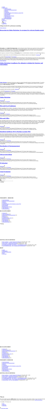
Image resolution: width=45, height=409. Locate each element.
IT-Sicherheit (3, 163)
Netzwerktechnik (5, 204)
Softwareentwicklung (6, 154)
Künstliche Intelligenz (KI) (6, 353)
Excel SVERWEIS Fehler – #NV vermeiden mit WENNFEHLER (13, 245)
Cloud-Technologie (5, 171)
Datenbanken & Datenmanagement (10, 146)
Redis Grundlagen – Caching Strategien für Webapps (11, 241)
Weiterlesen (38, 54)
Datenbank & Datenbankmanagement (8, 215)
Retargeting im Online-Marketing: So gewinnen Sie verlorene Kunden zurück (22, 30)
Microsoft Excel (5, 354)
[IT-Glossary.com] (8, 5)
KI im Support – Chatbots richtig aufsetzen (9, 243)
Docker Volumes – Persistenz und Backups (9, 242)
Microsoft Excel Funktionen (8, 106)
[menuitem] (23, 7)
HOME (3, 250)
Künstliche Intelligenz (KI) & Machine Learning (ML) (15, 131)
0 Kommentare (8, 56)
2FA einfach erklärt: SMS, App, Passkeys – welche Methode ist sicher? (14, 244)
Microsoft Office (4, 118)
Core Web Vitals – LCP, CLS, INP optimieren (10, 380)
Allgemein (4, 213)
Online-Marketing (3, 27)
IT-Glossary (14, 56)
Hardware (4, 201)
